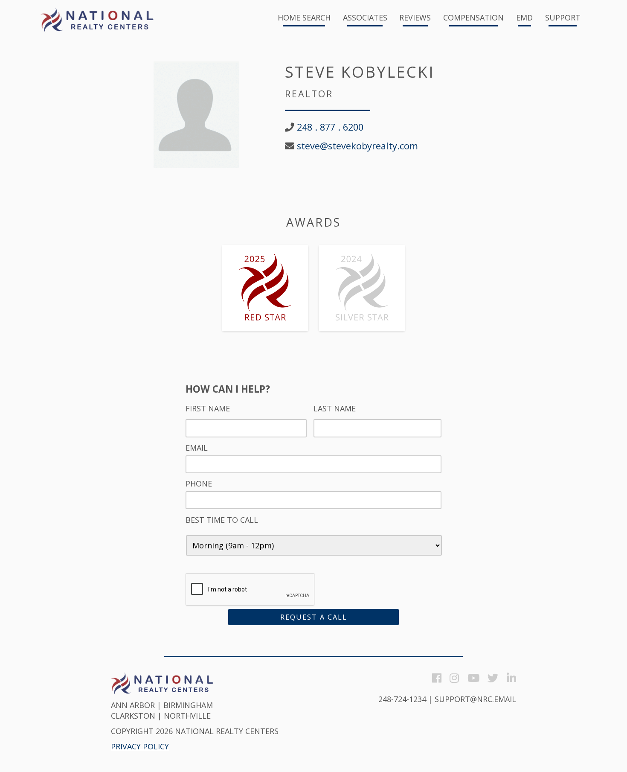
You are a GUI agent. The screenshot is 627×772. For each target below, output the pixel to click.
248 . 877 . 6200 (330, 127)
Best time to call (222, 520)
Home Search (304, 18)
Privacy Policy (140, 746)
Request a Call (313, 617)
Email (197, 448)
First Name (208, 409)
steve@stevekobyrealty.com (357, 146)
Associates (365, 18)
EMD (524, 18)
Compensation (473, 18)
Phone (199, 484)
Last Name (335, 409)
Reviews (415, 18)
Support (563, 18)
